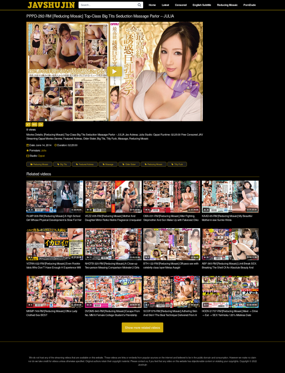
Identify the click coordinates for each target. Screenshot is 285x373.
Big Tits (63, 164)
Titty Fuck (178, 164)
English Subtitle (202, 5)
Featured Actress (86, 164)
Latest (165, 5)
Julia (43, 150)
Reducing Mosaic (227, 5)
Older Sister (130, 164)
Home (152, 5)
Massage (109, 164)
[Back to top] (276, 362)
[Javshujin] (51, 5)
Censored (181, 5)
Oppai (41, 156)
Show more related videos (142, 327)
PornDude (249, 5)
